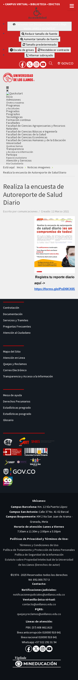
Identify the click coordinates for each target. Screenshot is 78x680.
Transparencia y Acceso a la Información (28, 376)
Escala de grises (23, 50)
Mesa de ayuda (12, 395)
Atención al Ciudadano (17, 333)
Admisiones (15, 101)
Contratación (11, 307)
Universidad (14, 144)
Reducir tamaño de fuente (40, 34)
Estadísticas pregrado (17, 407)
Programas (13, 107)
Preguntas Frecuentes (17, 326)
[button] (37, 11)
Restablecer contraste (54, 50)
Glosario (8, 420)
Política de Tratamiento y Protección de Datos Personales (39, 550)
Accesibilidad (37, 17)
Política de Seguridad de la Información (39, 554)
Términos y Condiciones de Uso (39, 545)
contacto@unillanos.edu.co (39, 604)
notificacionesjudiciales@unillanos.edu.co (39, 594)
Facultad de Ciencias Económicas (26, 137)
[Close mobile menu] (7, 90)
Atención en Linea (14, 358)
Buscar (50, 63)
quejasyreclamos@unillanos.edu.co (39, 614)
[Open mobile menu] (7, 87)
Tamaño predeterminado (41, 44)
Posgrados (13, 114)
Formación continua (18, 120)
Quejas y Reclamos (15, 364)
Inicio (9, 97)
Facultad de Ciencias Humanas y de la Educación (36, 140)
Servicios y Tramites (16, 320)
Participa (16, 156)
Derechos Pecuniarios (16, 401)
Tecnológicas (14, 117)
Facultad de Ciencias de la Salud (26, 134)
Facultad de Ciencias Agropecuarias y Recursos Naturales (35, 127)
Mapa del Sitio (12, 351)
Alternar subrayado (40, 55)
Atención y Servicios (19, 162)
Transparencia (19, 150)
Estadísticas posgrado (17, 414)
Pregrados (13, 111)
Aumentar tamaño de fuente (41, 39)
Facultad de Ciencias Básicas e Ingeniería (31, 131)
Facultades (13, 123)
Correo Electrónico (15, 370)
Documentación (12, 314)
